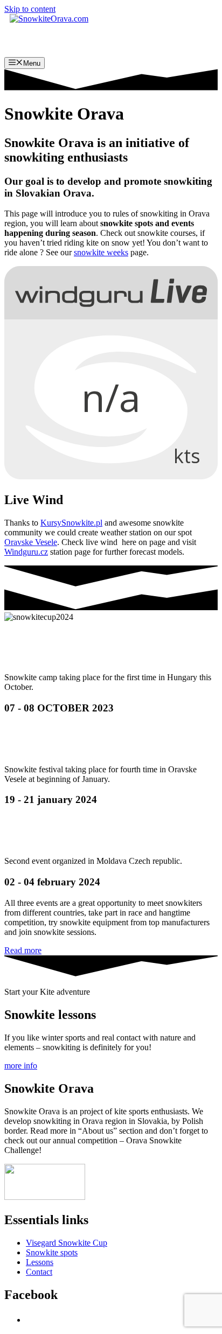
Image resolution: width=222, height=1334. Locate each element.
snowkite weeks (101, 252)
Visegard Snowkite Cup (66, 1242)
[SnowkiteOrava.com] (49, 18)
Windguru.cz (26, 551)
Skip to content (30, 8)
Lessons (39, 1262)
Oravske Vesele (30, 542)
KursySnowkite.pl (71, 522)
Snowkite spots (52, 1252)
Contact (39, 1271)
